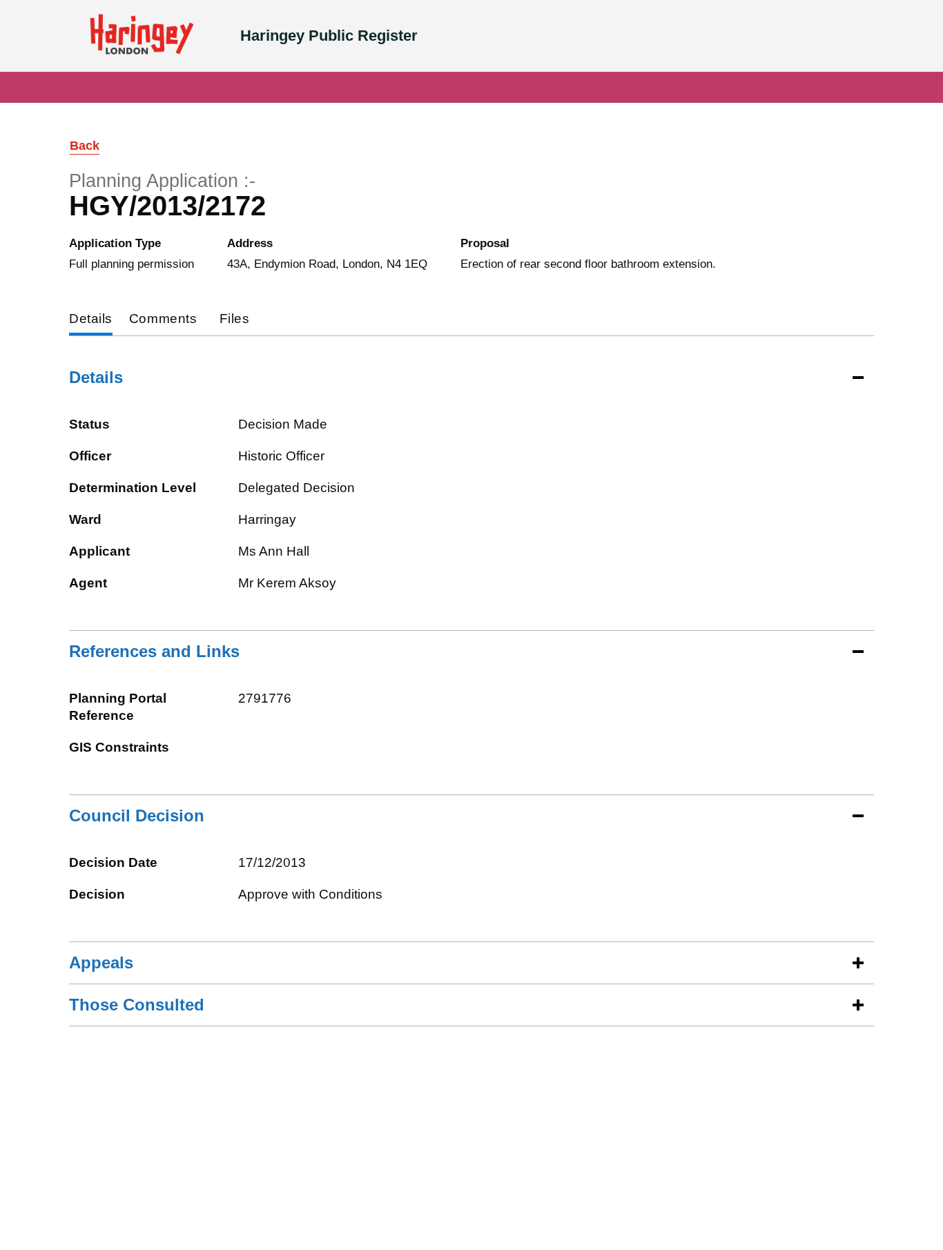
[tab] (91, 319)
